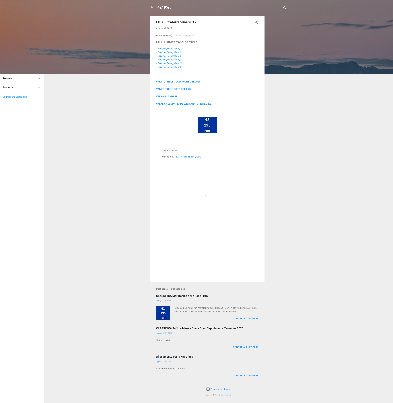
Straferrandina (171, 150)
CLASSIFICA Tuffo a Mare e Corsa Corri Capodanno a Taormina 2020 (199, 328)
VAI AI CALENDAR (166, 96)
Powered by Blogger (220, 389)
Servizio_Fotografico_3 (169, 56)
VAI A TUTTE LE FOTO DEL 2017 (173, 89)
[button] (256, 22)
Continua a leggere (245, 318)
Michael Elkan (226, 395)
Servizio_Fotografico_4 (169, 59)
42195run (165, 7)
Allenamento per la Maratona (174, 356)
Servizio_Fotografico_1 (169, 48)
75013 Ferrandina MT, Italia (187, 156)
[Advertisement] (277, 62)
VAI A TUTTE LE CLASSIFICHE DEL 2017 (178, 81)
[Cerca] (285, 8)
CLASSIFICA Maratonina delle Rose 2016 (182, 295)
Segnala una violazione (14, 96)
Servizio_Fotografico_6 (169, 67)
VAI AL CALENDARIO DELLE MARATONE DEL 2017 (184, 103)
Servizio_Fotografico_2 (169, 52)
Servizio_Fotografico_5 (169, 63)
